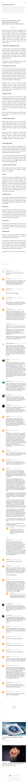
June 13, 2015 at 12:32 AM (15, 643)
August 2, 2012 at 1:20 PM (18, 288)
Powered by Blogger (15, 775)
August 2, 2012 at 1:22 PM (18, 297)
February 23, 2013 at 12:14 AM (16, 416)
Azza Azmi (8, 405)
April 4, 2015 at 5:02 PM (17, 603)
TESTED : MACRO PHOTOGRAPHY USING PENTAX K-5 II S (12, 764)
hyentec (8, 565)
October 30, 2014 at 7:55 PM (20, 593)
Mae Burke (17, 778)
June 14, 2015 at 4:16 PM (15, 656)
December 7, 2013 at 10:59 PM (15, 565)
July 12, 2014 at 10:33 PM (19, 527)
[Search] (25, 2)
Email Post (7, 262)
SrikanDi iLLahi (9, 309)
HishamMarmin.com (8, 4)
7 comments (7, 767)
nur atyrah (8, 395)
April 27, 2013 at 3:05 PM (13, 430)
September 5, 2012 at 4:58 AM (20, 343)
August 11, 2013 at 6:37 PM (16, 559)
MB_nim (8, 359)
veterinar (6, 264)
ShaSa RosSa (9, 271)
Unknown (8, 416)
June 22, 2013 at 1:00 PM (15, 468)
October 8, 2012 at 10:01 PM (15, 359)
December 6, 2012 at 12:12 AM (16, 395)
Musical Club (9, 381)
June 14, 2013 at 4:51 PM (15, 459)
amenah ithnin (9, 682)
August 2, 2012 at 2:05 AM (16, 278)
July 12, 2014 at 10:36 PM (15, 579)
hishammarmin (9, 288)
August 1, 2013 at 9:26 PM (17, 539)
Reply (7, 276)
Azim (7, 430)
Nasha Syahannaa (10, 343)
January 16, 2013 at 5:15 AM (16, 405)
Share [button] (3, 262)
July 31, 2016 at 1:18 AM (17, 682)
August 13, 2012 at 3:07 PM (18, 309)
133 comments (8, 741)
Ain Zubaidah (9, 603)
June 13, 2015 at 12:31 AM (15, 636)
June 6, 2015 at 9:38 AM (15, 626)
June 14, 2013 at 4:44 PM (15, 450)
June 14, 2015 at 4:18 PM (15, 665)
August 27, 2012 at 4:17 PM (17, 324)
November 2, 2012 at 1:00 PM (17, 381)
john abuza (8, 278)
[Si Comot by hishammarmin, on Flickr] (14, 27)
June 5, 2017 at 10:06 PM (15, 691)
